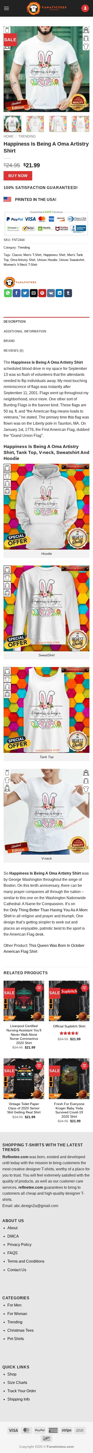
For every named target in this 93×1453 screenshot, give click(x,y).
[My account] (85, 8)
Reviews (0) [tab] (13, 350)
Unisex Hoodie (47, 260)
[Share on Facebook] (17, 293)
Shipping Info (18, 1399)
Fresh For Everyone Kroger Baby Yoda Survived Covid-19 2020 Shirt (69, 1110)
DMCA (13, 1236)
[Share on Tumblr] (68, 293)
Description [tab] (15, 321)
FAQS (12, 1253)
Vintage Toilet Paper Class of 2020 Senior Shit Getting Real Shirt (24, 1108)
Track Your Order (21, 1391)
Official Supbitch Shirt (69, 1026)
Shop (11, 1374)
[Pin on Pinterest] (42, 293)
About (12, 1228)
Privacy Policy (19, 1245)
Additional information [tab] (25, 331)
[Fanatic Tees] (20, 282)
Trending (27, 136)
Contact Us (16, 1270)
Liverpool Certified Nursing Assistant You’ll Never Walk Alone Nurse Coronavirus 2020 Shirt (23, 1034)
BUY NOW (18, 176)
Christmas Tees (20, 1330)
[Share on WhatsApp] (8, 293)
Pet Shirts (15, 1339)
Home (9, 136)
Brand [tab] (9, 341)
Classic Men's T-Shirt (26, 255)
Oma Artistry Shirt (22, 260)
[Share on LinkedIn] (59, 293)
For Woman (17, 1314)
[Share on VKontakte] (51, 293)
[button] (6, 8)
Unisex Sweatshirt (71, 260)
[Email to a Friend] (34, 293)
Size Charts (17, 1383)
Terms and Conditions (25, 1261)
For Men (14, 1305)
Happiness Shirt (54, 255)
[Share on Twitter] (25, 293)
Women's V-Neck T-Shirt (20, 264)
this (71, 417)
